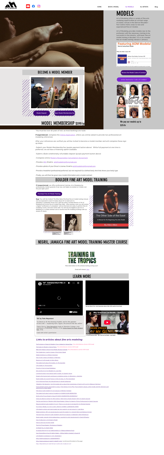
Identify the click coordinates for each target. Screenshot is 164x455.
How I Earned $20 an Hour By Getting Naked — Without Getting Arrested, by (55, 433)
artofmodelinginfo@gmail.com (65, 162)
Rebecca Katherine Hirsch (67, 430)
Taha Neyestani (52, 326)
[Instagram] (39, 6)
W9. (45, 162)
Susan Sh (77, 433)
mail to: (51, 162)
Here (87, 269)
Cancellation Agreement (78, 158)
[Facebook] (33, 6)
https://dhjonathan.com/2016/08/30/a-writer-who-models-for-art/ (53, 443)
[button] (134, 72)
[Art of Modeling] (28, 6)
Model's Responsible (59, 158)
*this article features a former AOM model (67, 347)
